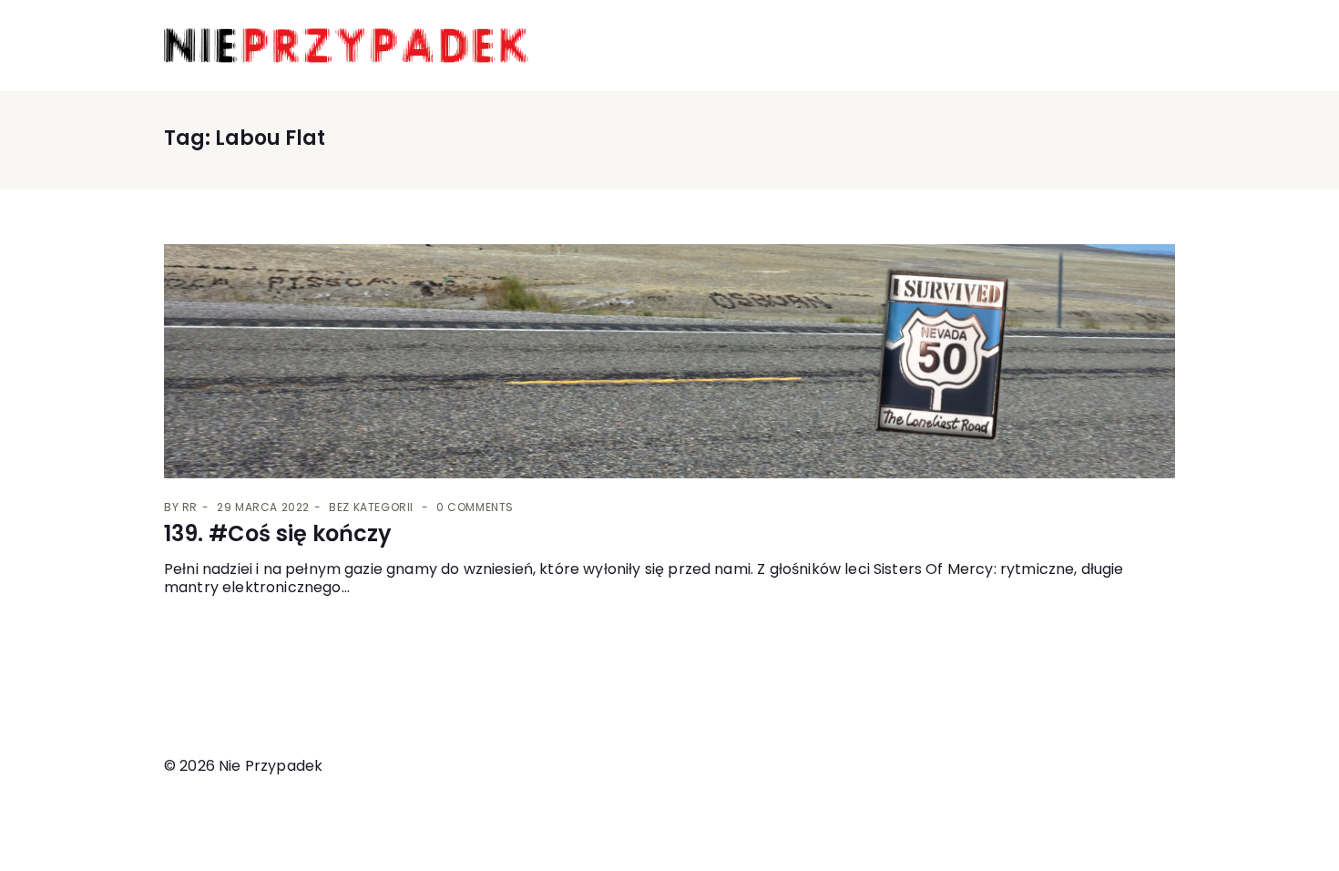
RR (190, 507)
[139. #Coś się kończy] (669, 361)
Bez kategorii (371, 507)
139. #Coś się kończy (278, 533)
